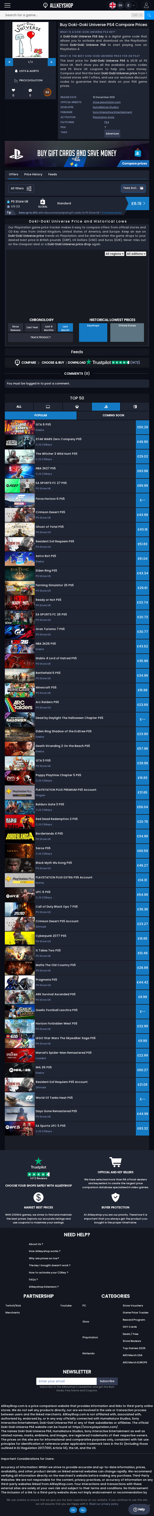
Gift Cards (130, 1327)
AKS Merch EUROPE (135, 1362)
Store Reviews (132, 1341)
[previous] (9, 62)
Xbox (85, 1321)
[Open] (7, 5)
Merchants (12, 1312)
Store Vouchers (133, 1305)
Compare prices (112, 212)
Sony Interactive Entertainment (112, 112)
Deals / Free (130, 1334)
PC (84, 1305)
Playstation (90, 1337)
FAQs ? (33, 1279)
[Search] (149, 15)
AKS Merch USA (132, 1355)
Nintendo (88, 1353)
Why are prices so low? (44, 1258)
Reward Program (134, 1320)
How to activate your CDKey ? (48, 1272)
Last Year (32, 327)
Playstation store (103, 117)
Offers (13, 174)
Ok (73, 1510)
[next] (52, 62)
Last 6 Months (49, 328)
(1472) (134, 362)
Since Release (15, 328)
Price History (33, 174)
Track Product (40, 337)
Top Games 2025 (134, 1348)
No (83, 1510)
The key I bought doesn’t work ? (50, 1265)
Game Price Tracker (136, 1312)
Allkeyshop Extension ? (44, 1287)
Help (141, 1509)
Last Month (65, 328)
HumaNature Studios (106, 107)
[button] (146, 5)
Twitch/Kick (13, 1305)
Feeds (52, 174)
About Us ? (36, 1244)
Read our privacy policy (103, 1503)
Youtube (66, 1305)
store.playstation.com (107, 102)
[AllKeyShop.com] (58, 5)
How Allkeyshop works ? (45, 1251)
